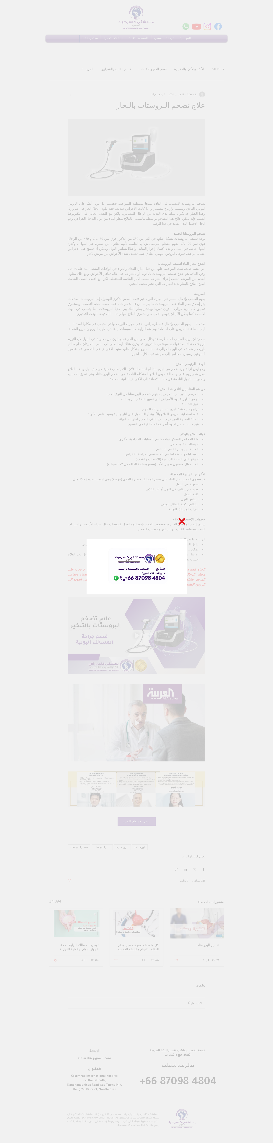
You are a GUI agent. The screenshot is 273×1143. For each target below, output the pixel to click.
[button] (181, 521)
